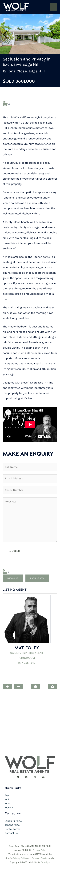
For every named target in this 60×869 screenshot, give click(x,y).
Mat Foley (26, 648)
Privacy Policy (40, 850)
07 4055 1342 (27, 662)
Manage (9, 807)
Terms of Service (40, 858)
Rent (7, 803)
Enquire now (37, 578)
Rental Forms (12, 828)
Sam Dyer (46, 862)
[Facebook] (18, 777)
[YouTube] (43, 777)
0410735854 (27, 658)
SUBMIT (15, 550)
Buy (7, 795)
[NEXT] (53, 34)
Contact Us (11, 832)
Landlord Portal (13, 820)
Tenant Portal (12, 824)
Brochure (12, 578)
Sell (7, 799)
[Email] (35, 777)
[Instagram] (26, 777)
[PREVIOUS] (6, 34)
